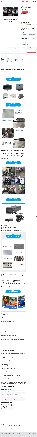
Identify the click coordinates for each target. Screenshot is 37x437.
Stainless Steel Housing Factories (18, 428)
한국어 (23, 433)
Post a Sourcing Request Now (17, 399)
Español (6, 433)
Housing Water (23, 428)
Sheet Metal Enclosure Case (3, 429)
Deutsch (17, 433)
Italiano (15, 433)
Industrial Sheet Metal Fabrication (4, 425)
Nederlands (19, 433)
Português (9, 433)
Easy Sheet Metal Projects (18, 425)
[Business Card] (35, 49)
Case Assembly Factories (11, 428)
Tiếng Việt (32, 433)
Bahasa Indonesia (34, 433)
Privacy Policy (27, 434)
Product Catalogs (8, 416)
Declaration (24, 434)
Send (5, 399)
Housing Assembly (27, 428)
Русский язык (13, 433)
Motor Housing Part (32, 428)
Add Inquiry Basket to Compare (10, 21)
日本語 (24, 433)
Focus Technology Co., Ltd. (15, 434)
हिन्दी (26, 433)
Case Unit (2, 428)
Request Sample (31, 13)
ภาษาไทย (28, 433)
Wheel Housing (8, 429)
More (1, 430)
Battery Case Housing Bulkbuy (14, 429)
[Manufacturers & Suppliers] (4, 1)
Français (11, 433)
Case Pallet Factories (6, 428)
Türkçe (29, 433)
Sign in (35, 1)
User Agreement (21, 434)
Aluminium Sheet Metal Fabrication (11, 425)
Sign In (22, 44)
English (5, 433)
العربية (21, 433)
